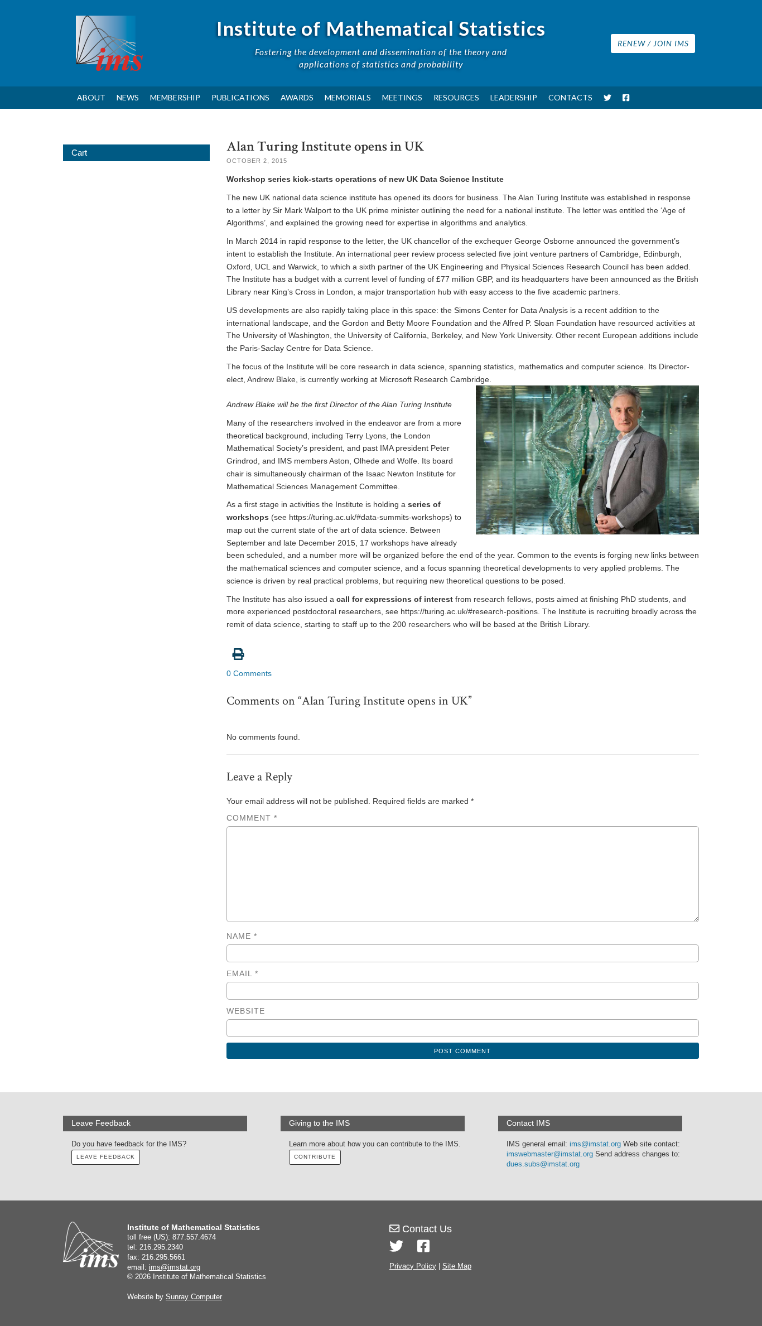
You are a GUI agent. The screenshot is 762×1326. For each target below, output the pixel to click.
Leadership (513, 97)
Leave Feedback (105, 1157)
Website (245, 1010)
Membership (175, 97)
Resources (456, 97)
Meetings (402, 97)
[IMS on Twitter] (607, 97)
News (128, 97)
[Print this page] (463, 648)
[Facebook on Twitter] (423, 1246)
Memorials (348, 97)
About (91, 97)
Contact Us (425, 1229)
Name (241, 936)
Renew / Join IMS (653, 43)
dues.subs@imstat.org (543, 1164)
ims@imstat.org (595, 1144)
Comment (251, 817)
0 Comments (249, 673)
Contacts (570, 97)
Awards (297, 97)
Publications (240, 97)
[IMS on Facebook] (626, 97)
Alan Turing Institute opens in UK (325, 146)
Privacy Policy (412, 1266)
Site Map (456, 1266)
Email (242, 973)
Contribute (315, 1157)
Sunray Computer (194, 1297)
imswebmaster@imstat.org (550, 1154)
